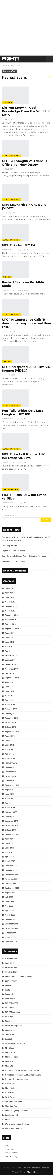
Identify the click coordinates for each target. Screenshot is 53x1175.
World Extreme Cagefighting (17, 1124)
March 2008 (10, 937)
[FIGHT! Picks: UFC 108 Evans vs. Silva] (15, 482)
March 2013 (10, 705)
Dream (8, 985)
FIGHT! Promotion (10, 490)
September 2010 (12, 834)
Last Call (8, 1039)
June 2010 (9, 848)
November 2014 (11, 620)
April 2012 (9, 754)
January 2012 (10, 767)
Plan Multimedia (34, 1172)
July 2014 (9, 638)
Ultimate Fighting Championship (12, 156)
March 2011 (10, 808)
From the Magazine (13, 1026)
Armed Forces (11, 968)
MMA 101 (9, 1061)
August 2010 (10, 839)
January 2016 (10, 606)
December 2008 (11, 924)
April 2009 (9, 910)
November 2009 (11, 879)
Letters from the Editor (15, 1043)
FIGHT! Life (7, 277)
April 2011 (9, 803)
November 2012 (11, 723)
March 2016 (10, 602)
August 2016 (10, 593)
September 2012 (12, 732)
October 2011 (10, 781)
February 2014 (11, 655)
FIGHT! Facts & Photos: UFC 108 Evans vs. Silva (23, 456)
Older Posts (9, 516)
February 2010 (11, 866)
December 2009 (11, 875)
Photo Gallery (11, 1088)
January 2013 (10, 714)
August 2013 (10, 682)
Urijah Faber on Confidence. (13, 551)
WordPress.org (11, 1156)
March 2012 (10, 758)
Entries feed (10, 1149)
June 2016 (9, 597)
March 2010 (10, 861)
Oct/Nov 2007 (10, 1084)
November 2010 (11, 825)
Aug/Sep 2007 (11, 972)
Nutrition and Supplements (16, 1079)
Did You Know (11, 981)
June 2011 (9, 794)
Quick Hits (7, 102)
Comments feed (11, 1153)
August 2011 (10, 790)
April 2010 (9, 857)
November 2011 (11, 776)
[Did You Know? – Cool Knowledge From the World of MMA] (15, 95)
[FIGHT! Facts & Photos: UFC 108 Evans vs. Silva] (15, 441)
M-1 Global (9, 1048)
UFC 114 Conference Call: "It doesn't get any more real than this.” (26, 323)
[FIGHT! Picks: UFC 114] (15, 232)
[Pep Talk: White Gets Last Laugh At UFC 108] (15, 398)
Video (7, 1120)
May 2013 (9, 696)
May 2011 (9, 799)
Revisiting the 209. (9, 546)
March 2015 (10, 611)
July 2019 (9, 588)
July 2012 (9, 741)
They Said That (11, 1106)
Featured (9, 994)
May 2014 (9, 647)
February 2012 (11, 763)
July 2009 (9, 897)
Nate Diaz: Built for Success (13, 561)
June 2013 (9, 691)
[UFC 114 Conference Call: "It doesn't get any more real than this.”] (15, 307)
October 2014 (10, 624)
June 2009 (9, 901)
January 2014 (10, 660)
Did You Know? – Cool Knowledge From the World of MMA (26, 111)
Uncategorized (11, 1115)
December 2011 (11, 772)
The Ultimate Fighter (13, 1102)
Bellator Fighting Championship (18, 976)
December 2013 (11, 664)
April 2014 (9, 651)
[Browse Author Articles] (3, 119)
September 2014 (12, 629)
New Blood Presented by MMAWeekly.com (23, 1075)
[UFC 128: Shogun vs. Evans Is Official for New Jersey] (15, 148)
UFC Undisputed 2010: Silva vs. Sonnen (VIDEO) (26, 368)
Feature (8, 990)
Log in (7, 1145)
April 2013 (9, 700)
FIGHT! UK (9, 1017)
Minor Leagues (11, 1057)
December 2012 (11, 718)
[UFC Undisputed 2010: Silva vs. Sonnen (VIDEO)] (15, 354)
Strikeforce (10, 1097)
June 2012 (9, 745)
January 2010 (10, 870)
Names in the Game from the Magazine (22, 1070)
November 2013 (11, 669)
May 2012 (9, 749)
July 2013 (9, 687)
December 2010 (11, 821)
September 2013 (12, 678)
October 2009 (10, 884)
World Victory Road (13, 1128)
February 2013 (11, 709)
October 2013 (10, 673)
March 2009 (10, 915)
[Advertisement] (26, 27)
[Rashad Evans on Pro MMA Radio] (15, 269)
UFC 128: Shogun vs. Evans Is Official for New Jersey (24, 162)
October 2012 (10, 727)
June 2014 (9, 642)
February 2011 (11, 812)
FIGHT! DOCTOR (11, 1003)
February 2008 (11, 942)
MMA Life (9, 1066)
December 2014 (11, 615)
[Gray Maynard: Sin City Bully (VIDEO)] (15, 192)
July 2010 (9, 843)
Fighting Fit (10, 1021)
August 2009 (10, 893)
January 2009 (10, 919)
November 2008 (11, 928)
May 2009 (9, 906)
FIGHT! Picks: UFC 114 (18, 245)
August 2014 (10, 633)
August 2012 (10, 736)
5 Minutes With (11, 959)
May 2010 (9, 852)
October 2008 (10, 933)
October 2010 (10, 830)
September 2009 (12, 888)
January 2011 (10, 816)
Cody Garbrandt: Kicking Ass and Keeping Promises (24, 556)
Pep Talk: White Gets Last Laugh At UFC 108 (22, 412)
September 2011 (12, 785)
